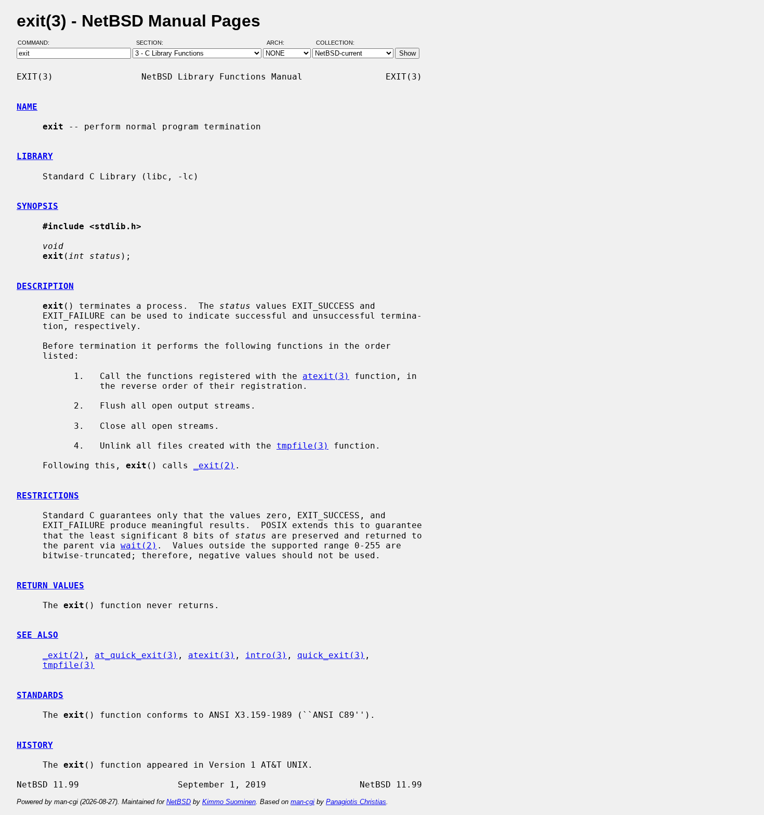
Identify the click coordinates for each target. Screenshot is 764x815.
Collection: (335, 43)
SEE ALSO (37, 635)
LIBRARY (35, 156)
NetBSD (178, 802)
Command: (37, 43)
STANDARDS (40, 695)
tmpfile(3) (302, 446)
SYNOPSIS (37, 206)
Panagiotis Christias (356, 802)
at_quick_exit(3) (136, 655)
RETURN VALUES (50, 585)
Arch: (280, 43)
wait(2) (139, 545)
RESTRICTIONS (48, 496)
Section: (152, 43)
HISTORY (35, 745)
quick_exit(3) (331, 655)
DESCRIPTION (45, 286)
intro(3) (266, 655)
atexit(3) (325, 376)
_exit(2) (214, 465)
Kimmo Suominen (229, 802)
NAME (27, 107)
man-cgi (302, 802)
